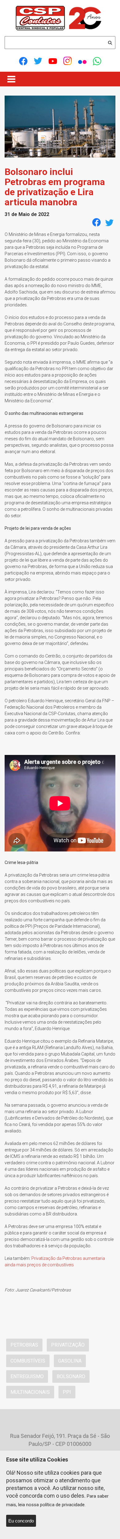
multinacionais (30, 1392)
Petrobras (24, 1345)
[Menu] (11, 79)
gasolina (70, 1361)
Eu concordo (21, 1520)
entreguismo (27, 1376)
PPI (67, 1392)
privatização (68, 1345)
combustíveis (27, 1361)
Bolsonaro (71, 1376)
